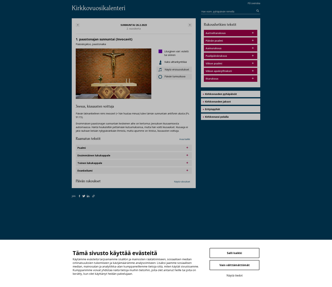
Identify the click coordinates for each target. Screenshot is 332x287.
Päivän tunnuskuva (174, 76)
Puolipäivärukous (216, 55)
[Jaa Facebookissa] (80, 196)
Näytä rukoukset (182, 181)
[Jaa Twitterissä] (84, 196)
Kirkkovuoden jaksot (218, 101)
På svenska (254, 3)
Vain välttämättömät (234, 265)
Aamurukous (214, 48)
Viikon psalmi (214, 63)
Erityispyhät (212, 109)
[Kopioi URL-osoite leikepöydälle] (94, 196)
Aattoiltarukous (216, 33)
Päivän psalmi (214, 40)
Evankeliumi (85, 170)
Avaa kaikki (184, 139)
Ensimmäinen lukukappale (93, 155)
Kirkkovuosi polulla (217, 116)
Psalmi (81, 147)
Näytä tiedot (235, 275)
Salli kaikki (234, 253)
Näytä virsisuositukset (176, 69)
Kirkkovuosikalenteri (98, 8)
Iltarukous (212, 78)
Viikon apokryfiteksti (219, 71)
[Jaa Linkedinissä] (89, 196)
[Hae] (257, 11)
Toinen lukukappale (89, 163)
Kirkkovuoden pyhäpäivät (221, 94)
